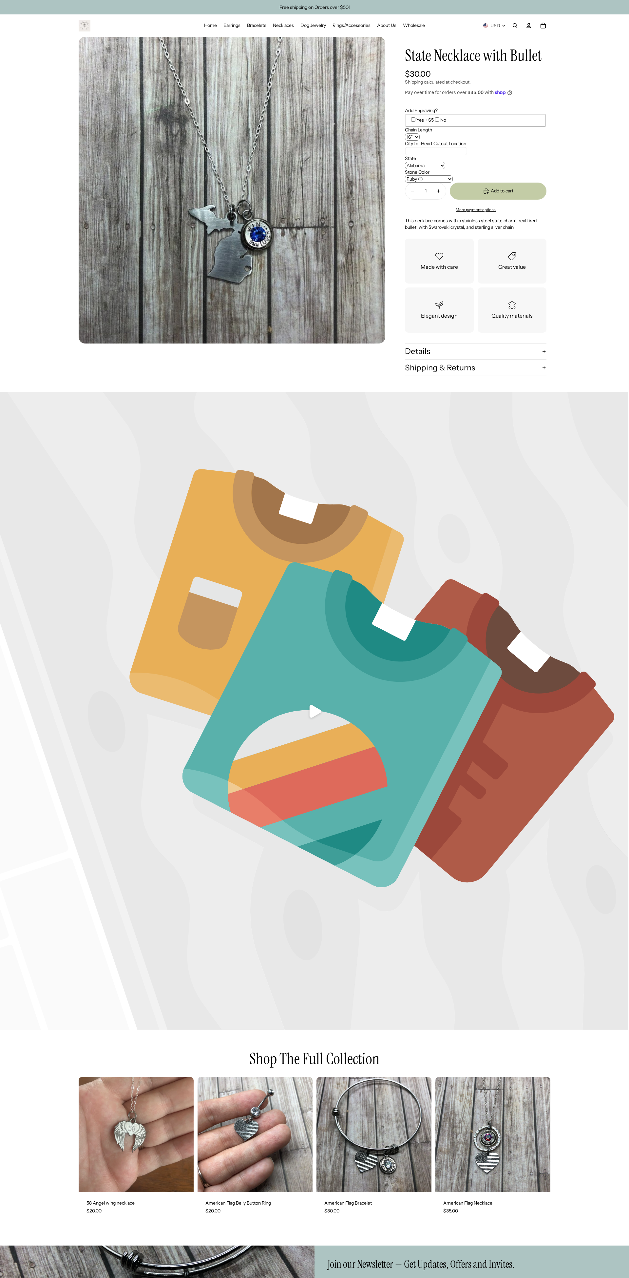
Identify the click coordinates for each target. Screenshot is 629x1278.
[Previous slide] (326, 1134)
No (443, 120)
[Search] (515, 25)
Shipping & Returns (440, 367)
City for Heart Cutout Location (435, 144)
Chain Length (418, 130)
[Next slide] (421, 1134)
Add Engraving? (421, 110)
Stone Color (417, 172)
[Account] (529, 25)
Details (417, 351)
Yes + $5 (425, 120)
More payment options (476, 209)
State (410, 158)
